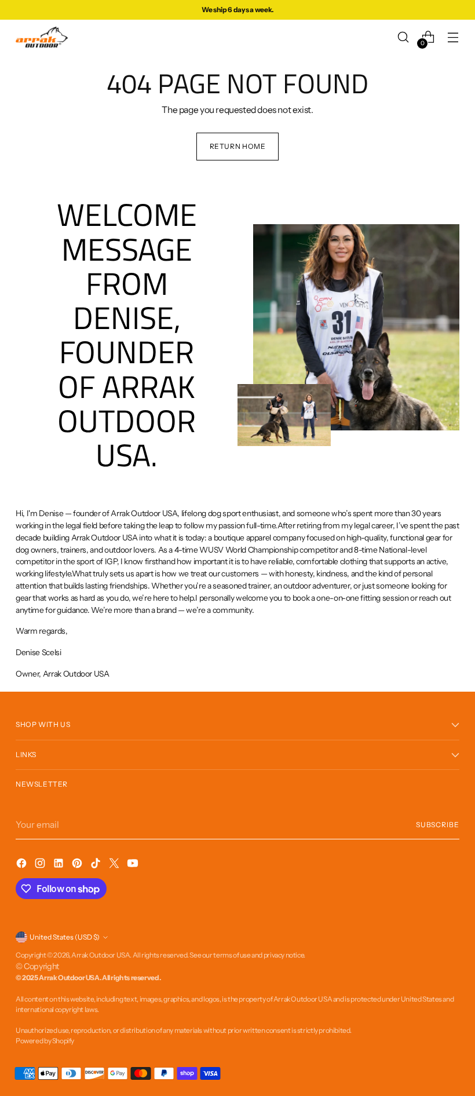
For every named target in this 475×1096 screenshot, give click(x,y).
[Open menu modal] (453, 37)
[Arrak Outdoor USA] (42, 37)
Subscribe (437, 824)
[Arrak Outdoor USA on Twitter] (115, 864)
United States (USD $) (65, 937)
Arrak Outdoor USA (100, 955)
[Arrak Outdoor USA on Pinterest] (78, 864)
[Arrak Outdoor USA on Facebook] (23, 864)
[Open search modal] (403, 37)
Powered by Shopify (45, 1040)
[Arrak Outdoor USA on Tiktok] (97, 864)
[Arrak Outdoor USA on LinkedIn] (60, 864)
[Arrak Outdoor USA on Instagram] (41, 864)
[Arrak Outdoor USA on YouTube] (134, 864)
